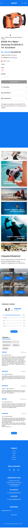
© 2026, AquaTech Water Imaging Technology (13, 523)
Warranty (14, 457)
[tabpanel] (14, 388)
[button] (10, 35)
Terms (14, 455)
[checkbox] (5, 348)
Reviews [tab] (6, 337)
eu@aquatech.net (16, 492)
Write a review (14, 331)
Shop (7, 278)
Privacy (14, 459)
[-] (2, 76)
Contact (14, 453)
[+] (7, 76)
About (14, 451)
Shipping (3, 55)
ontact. (10, 492)
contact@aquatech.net (14, 484)
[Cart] (25, 3)
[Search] (22, 3)
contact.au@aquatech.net (14, 499)
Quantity (3, 73)
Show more (14, 433)
